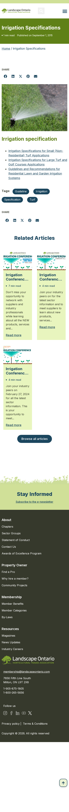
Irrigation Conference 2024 (16, 371)
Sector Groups (11, 533)
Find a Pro (8, 572)
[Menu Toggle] (64, 11)
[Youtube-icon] (24, 713)
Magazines (8, 635)
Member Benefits (12, 603)
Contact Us (9, 546)
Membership (12, 597)
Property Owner (14, 565)
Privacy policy (11, 723)
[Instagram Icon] (5, 713)
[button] (41, 11)
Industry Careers (12, 649)
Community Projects (14, 585)
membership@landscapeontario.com (26, 671)
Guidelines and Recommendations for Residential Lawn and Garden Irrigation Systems (35, 173)
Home (6, 48)
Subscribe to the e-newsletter (34, 501)
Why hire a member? (15, 578)
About (6, 520)
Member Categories (14, 610)
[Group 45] (30, 713)
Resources (10, 629)
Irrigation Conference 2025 (50, 277)
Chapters (7, 526)
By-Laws (7, 617)
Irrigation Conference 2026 (16, 277)
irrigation (41, 191)
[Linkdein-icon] (17, 713)
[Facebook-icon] (11, 713)
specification (12, 199)
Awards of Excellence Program (21, 553)
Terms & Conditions (35, 723)
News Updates (11, 642)
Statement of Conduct (16, 540)
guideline (21, 191)
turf (32, 199)
